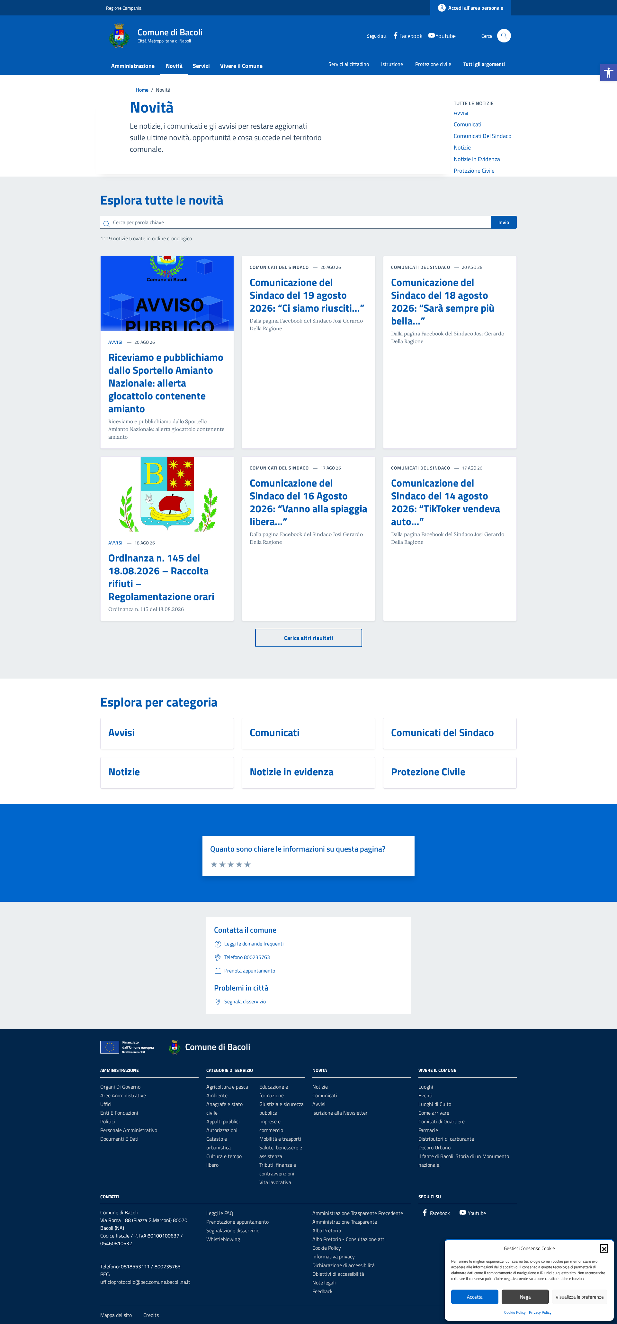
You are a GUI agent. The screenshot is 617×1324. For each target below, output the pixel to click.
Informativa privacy (333, 1256)
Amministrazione (133, 65)
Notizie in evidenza (477, 159)
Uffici (106, 1104)
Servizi (201, 65)
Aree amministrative (123, 1095)
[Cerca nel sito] (504, 36)
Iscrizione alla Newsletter (340, 1113)
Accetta (475, 1297)
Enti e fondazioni (119, 1113)
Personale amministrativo (128, 1130)
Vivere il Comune (241, 65)
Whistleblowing (223, 1239)
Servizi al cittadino (348, 64)
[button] (608, 72)
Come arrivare (433, 1113)
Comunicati (467, 124)
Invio (503, 222)
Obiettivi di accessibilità (338, 1274)
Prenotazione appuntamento (237, 1222)
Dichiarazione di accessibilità (343, 1265)
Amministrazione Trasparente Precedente (357, 1213)
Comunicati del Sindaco (483, 136)
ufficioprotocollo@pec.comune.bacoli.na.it (145, 1282)
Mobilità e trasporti (280, 1139)
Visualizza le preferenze (580, 1297)
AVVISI (116, 342)
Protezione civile (433, 64)
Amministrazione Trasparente (344, 1222)
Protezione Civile (474, 170)
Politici (107, 1121)
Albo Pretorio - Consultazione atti (349, 1239)
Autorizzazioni (221, 1130)
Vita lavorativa (275, 1182)
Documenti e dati (119, 1139)
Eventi (425, 1095)
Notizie (462, 147)
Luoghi (425, 1087)
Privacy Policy (540, 1312)
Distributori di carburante (446, 1139)
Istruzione (392, 64)
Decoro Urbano (434, 1147)
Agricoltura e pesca (227, 1087)
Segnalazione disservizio (232, 1230)
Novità (174, 65)
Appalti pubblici (223, 1121)
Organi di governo (120, 1087)
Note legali (324, 1282)
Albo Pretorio (326, 1230)
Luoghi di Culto (434, 1104)
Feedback (322, 1291)
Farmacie (428, 1130)
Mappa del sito (116, 1315)
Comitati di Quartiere (441, 1121)
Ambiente (217, 1095)
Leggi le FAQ (219, 1213)
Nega (525, 1297)
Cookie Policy (515, 1312)
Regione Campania (123, 8)
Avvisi (461, 112)
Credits (151, 1315)
